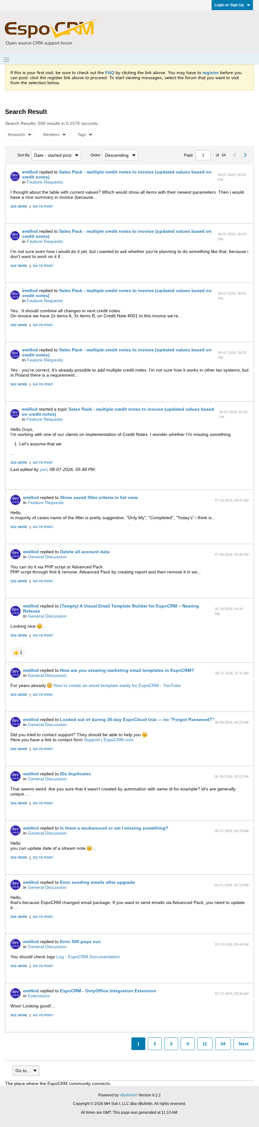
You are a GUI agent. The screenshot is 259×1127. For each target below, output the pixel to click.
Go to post (43, 206)
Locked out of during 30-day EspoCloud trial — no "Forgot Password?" (137, 719)
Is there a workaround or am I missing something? (114, 828)
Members (51, 134)
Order (95, 155)
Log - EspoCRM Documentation (88, 956)
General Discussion (47, 556)
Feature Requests (45, 182)
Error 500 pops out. (80, 941)
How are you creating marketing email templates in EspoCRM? (127, 670)
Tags (82, 134)
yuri (43, 469)
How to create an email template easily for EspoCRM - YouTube (117, 685)
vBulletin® (128, 1095)
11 (204, 1043)
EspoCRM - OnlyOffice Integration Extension (108, 990)
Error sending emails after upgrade (97, 882)
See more (18, 206)
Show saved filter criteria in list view (99, 497)
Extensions (39, 995)
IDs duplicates (75, 773)
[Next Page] (245, 155)
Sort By (23, 155)
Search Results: (21, 123)
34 (223, 1043)
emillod (30, 171)
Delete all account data (85, 551)
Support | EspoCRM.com (109, 739)
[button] (17, 652)
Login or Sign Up (229, 5)
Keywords (16, 134)
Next (244, 1043)
